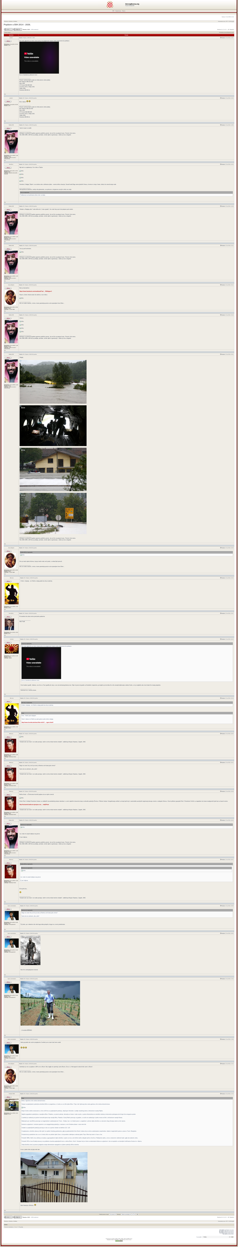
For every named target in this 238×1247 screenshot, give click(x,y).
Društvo (11, 21)
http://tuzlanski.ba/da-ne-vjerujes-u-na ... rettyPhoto (34, 804)
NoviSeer (11, 164)
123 (228, 29)
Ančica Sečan (128, 1239)
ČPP (113, 10)
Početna (6, 21)
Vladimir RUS (12, 1093)
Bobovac (11, 733)
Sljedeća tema (230, 32)
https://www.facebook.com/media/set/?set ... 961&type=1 (35, 291)
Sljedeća (232, 29)
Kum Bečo (11, 613)
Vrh (5, 94)
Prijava (123, 10)
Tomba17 (16, 1227)
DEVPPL (117, 1239)
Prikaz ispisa (8, 32)
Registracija (118, 10)
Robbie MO (11, 124)
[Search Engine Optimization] (119, 1241)
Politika (15, 21)
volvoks (12, 639)
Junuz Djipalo (11, 284)
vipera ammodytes (12, 905)
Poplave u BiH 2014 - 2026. (17, 24)
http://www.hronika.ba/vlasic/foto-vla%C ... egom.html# (37, 722)
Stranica (219, 29)
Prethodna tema (222, 32)
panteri (11, 37)
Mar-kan (12, 577)
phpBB (112, 1238)
